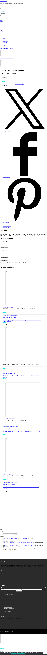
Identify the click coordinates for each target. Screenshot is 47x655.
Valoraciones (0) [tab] (6, 227)
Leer (14, 590)
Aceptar (13, 653)
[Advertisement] (23, 555)
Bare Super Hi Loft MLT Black (8, 418)
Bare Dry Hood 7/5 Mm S (7, 362)
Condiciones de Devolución (9, 608)
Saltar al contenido (3, 1)
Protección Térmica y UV (19, 84)
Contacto (5, 42)
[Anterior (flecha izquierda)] (0, 651)
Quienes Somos (6, 605)
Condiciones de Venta (7, 609)
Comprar (3, 81)
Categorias (5, 39)
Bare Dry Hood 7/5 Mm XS (8, 474)
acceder (4, 264)
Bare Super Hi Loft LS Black (8, 307)
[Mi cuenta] (0, 36)
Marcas (4, 45)
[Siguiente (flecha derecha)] (2, 651)
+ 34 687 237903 (7, 595)
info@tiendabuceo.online (8, 594)
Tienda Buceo (2, 11)
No (15, 653)
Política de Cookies (7, 612)
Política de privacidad (7, 611)
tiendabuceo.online (9, 631)
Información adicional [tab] (7, 226)
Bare (6, 85)
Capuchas (5, 377)
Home (4, 38)
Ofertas (5, 41)
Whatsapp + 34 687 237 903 (16, 17)
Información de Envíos (8, 607)
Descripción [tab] (5, 224)
